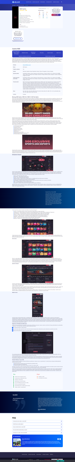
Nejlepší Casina (24, 454)
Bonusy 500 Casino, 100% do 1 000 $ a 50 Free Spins (16, 52)
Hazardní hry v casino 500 (33, 53)
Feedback (51, 454)
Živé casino (42, 52)
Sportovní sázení (50, 52)
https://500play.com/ (27, 64)
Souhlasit (58, 460)
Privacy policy (62, 460)
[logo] (17, 459)
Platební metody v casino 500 (50, 56)
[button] (61, 2)
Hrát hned (55, 14)
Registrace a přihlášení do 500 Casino (25, 56)
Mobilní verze (58, 52)
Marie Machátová (42, 409)
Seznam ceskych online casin (20, 5)
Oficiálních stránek (25, 52)
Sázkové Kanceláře (31, 454)
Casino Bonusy (38, 454)
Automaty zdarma (45, 454)
